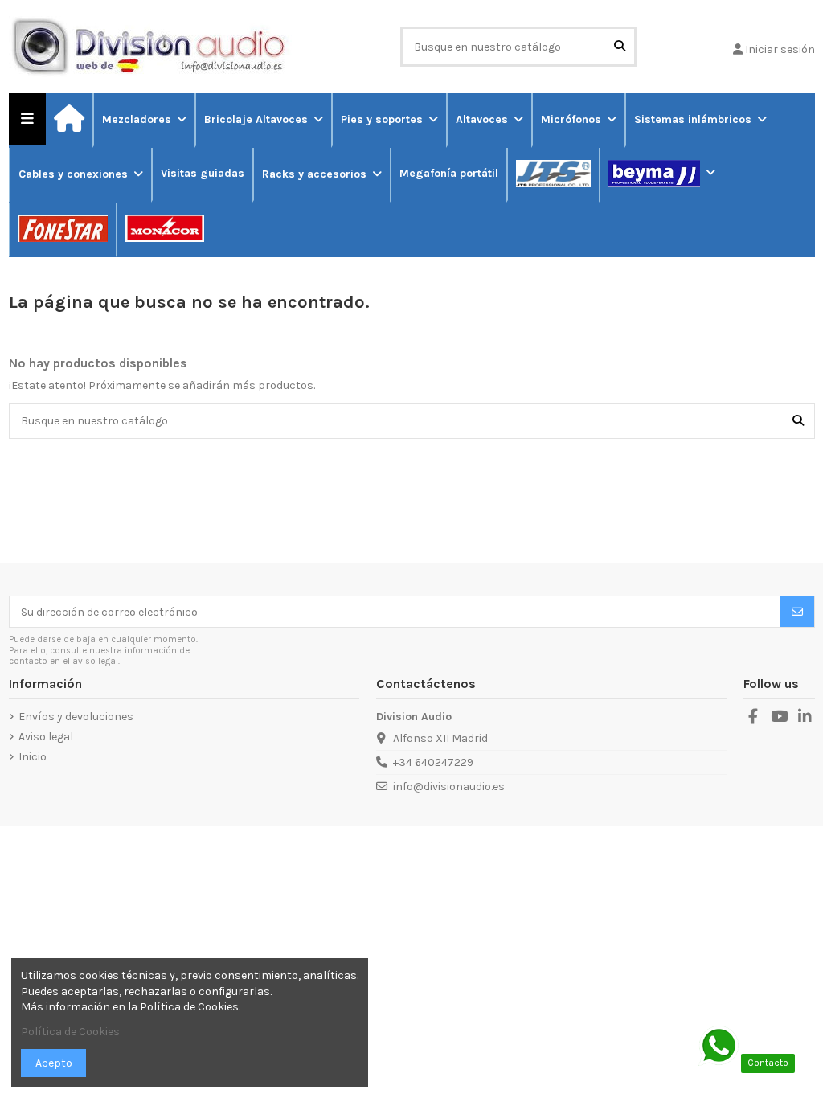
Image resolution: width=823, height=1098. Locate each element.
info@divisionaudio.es (449, 786)
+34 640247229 (433, 762)
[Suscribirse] (797, 611)
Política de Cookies (70, 1032)
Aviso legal (45, 737)
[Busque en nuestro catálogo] (620, 46)
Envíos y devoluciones (75, 716)
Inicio (32, 757)
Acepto (53, 1063)
